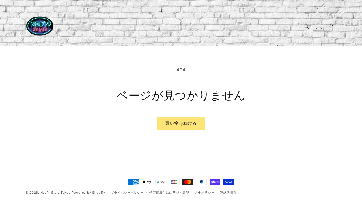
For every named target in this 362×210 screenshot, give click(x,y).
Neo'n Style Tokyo (55, 192)
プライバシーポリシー (127, 192)
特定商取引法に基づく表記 (169, 192)
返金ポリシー (204, 192)
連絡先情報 (228, 192)
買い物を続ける (181, 123)
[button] (306, 26)
